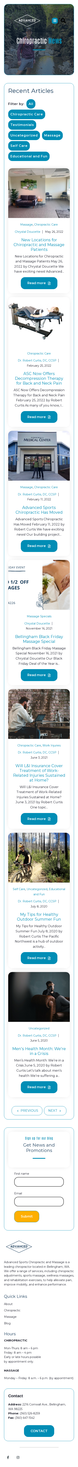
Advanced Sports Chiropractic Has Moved (39, 510)
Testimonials (22, 125)
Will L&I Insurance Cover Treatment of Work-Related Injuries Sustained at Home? (39, 773)
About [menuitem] (8, 1304)
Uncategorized (24, 135)
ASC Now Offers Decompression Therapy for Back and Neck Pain (39, 378)
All (31, 104)
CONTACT (39, 1431)
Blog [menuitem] (7, 1323)
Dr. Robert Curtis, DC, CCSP (37, 360)
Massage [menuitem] (10, 1317)
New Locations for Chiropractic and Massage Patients (39, 245)
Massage (52, 135)
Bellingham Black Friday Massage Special (39, 639)
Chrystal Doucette (27, 232)
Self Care (19, 146)
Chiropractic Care (26, 114)
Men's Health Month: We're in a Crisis (39, 1051)
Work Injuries (51, 745)
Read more (37, 283)
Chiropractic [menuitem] (12, 1310)
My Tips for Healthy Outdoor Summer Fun (39, 917)
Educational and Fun (28, 156)
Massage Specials (39, 616)
